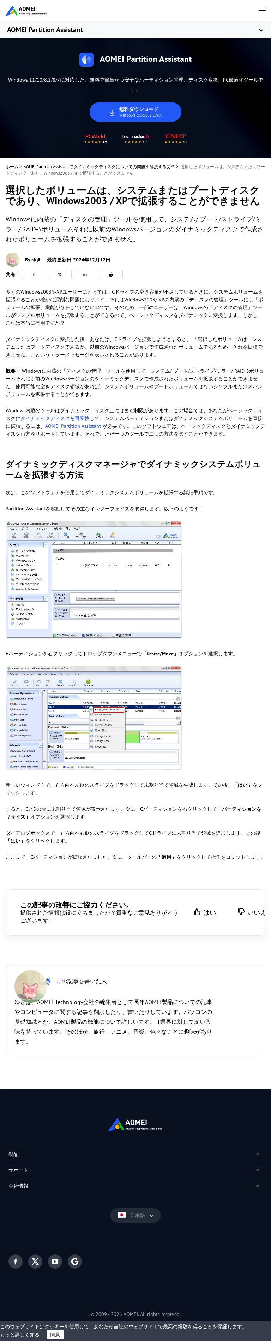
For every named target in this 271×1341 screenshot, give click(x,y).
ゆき (36, 259)
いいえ (256, 912)
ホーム (12, 166)
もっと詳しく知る (20, 1334)
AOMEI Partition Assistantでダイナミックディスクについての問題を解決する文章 (99, 166)
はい (209, 912)
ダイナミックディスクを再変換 (55, 418)
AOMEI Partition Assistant (45, 30)
